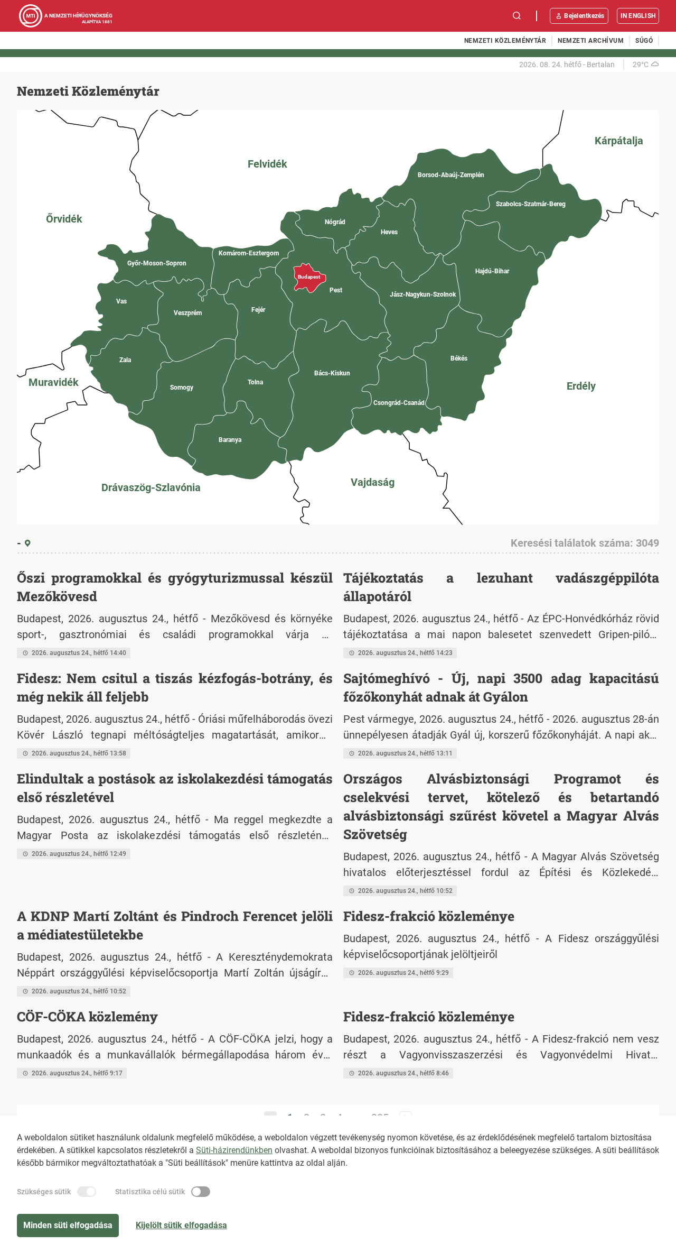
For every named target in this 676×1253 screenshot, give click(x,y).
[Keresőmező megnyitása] (517, 15)
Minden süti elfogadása (67, 1225)
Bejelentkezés (584, 16)
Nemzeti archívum (591, 40)
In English (638, 16)
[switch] (86, 1191)
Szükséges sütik (44, 1191)
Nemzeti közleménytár (505, 40)
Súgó (644, 40)
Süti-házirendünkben (234, 1150)
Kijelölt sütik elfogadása (181, 1225)
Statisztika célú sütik (150, 1191)
